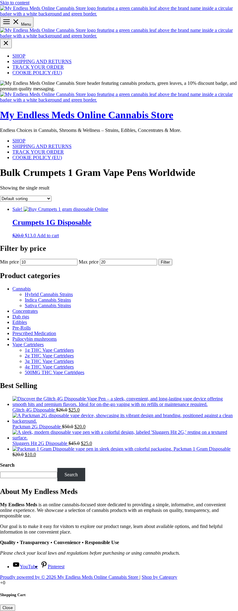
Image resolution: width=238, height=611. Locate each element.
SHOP (18, 56)
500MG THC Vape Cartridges (54, 372)
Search (7, 465)
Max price (89, 261)
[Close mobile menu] (6, 43)
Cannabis (21, 288)
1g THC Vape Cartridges (49, 350)
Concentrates (25, 311)
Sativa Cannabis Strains (48, 305)
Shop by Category (159, 577)
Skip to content (14, 2)
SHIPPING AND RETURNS (42, 61)
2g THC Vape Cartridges (49, 355)
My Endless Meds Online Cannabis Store (86, 114)
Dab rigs (20, 316)
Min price (9, 261)
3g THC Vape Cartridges (49, 361)
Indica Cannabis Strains (48, 300)
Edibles (19, 322)
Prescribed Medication (34, 333)
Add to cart (48, 235)
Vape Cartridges (28, 344)
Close (7, 607)
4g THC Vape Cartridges (49, 366)
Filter (165, 262)
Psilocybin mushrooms (34, 339)
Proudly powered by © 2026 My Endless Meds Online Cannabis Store (69, 577)
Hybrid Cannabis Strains (49, 294)
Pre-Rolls (21, 327)
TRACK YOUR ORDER (38, 67)
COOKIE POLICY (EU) (37, 72)
